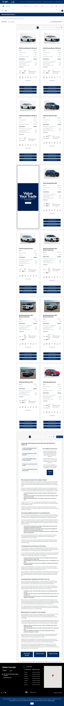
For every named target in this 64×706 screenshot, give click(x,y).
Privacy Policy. (51, 700)
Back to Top (59, 436)
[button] (53, 675)
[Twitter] (3, 693)
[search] (62, 6)
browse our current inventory (30, 502)
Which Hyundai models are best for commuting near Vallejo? (29, 449)
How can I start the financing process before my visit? (29, 470)
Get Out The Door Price (29, 92)
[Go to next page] (59, 27)
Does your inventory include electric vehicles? (29, 465)
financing (48, 606)
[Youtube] (5, 693)
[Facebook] (1, 693)
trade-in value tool (50, 460)
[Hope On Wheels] (10, 670)
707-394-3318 (28, 669)
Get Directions (6, 677)
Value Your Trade (40, 653)
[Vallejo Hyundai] (7, 6)
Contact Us (50, 472)
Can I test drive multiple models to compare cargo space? (29, 459)
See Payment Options (28, 154)
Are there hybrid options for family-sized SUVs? (29, 454)
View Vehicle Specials (27, 654)
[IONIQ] (4, 670)
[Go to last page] (61, 27)
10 (56, 27)
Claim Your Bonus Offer (28, 89)
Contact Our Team (53, 653)
